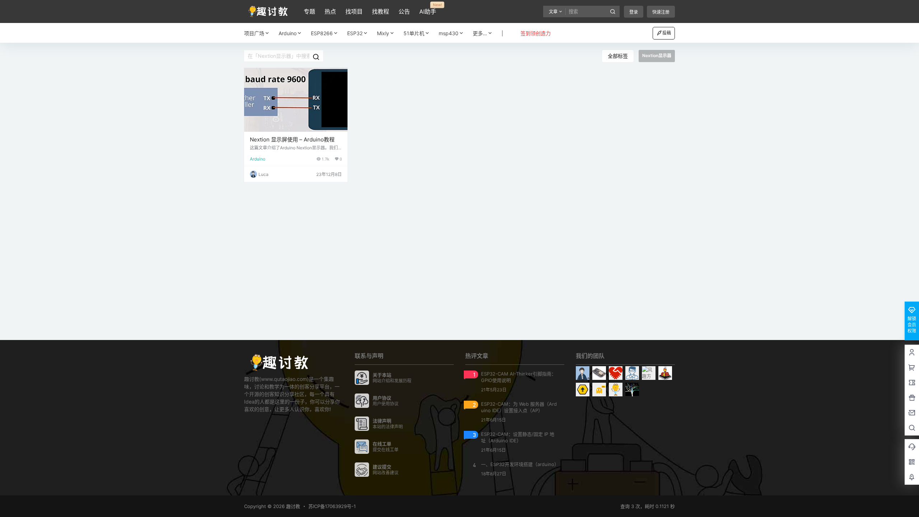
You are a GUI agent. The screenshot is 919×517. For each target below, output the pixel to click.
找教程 (380, 11)
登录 (633, 12)
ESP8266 (322, 33)
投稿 (666, 33)
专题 (309, 11)
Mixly (383, 33)
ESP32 (355, 33)
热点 (330, 11)
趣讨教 (292, 506)
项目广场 (254, 33)
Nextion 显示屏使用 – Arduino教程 (292, 139)
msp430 (448, 33)
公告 (404, 11)
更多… (480, 33)
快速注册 (661, 12)
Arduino (288, 33)
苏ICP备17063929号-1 (332, 506)
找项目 (354, 11)
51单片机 (413, 33)
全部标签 (618, 56)
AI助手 (427, 9)
